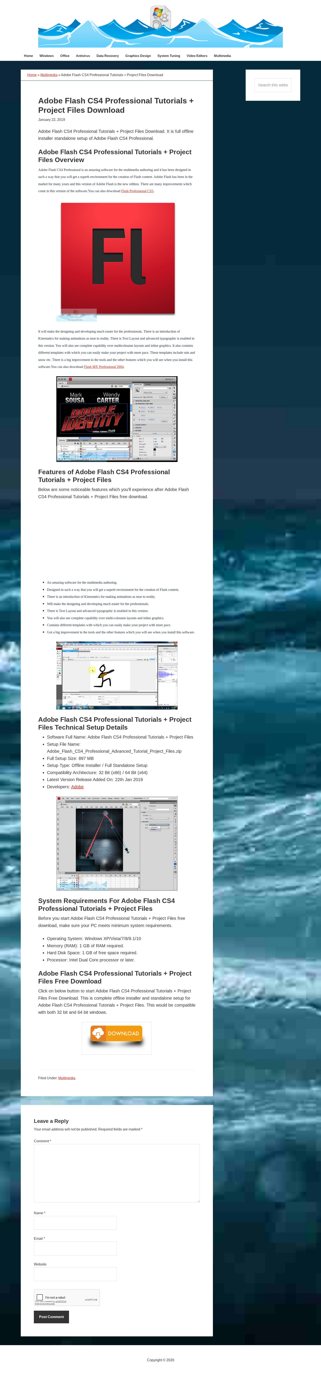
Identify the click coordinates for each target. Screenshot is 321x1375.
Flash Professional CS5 (137, 191)
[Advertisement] (117, 544)
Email (39, 1238)
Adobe (77, 786)
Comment (42, 1141)
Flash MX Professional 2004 (104, 367)
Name (39, 1213)
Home (32, 75)
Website (40, 1264)
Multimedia (48, 75)
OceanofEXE (160, 26)
